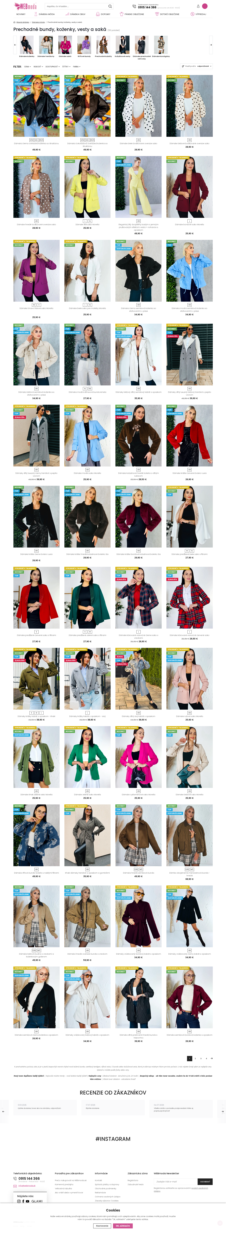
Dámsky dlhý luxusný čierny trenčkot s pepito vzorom (36, 474)
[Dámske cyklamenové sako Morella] (138, 757)
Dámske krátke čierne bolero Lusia (36, 554)
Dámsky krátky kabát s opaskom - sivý (87, 716)
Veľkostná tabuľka (63, 1188)
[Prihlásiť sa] (198, 6)
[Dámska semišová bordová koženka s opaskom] (189, 997)
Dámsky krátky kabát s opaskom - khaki (36, 716)
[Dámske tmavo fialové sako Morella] (36, 271)
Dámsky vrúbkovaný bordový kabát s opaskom (138, 954)
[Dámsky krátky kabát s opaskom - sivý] (87, 679)
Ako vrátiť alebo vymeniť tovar (69, 1192)
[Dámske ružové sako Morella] (189, 679)
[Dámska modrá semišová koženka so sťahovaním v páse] (189, 271)
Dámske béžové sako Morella (189, 794)
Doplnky (105, 14)
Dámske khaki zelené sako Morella (36, 794)
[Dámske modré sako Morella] (87, 435)
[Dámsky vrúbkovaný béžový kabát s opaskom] (87, 997)
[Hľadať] (110, 6)
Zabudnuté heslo (136, 1184)
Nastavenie (102, 1225)
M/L (36, 140)
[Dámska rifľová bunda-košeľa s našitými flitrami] (36, 835)
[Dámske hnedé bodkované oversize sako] (36, 187)
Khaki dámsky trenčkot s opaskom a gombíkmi (87, 873)
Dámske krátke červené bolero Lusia (190, 473)
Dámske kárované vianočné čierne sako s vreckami (138, 636)
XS (34, 305)
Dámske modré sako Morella (87, 473)
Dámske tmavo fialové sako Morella (36, 308)
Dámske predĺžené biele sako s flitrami (189, 554)
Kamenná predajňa (64, 1184)
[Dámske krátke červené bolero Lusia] (189, 435)
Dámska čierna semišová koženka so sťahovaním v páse (138, 309)
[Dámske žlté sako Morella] (87, 187)
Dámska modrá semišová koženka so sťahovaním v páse (189, 309)
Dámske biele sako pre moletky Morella (87, 308)
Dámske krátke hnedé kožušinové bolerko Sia (87, 554)
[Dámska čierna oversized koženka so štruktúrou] (36, 106)
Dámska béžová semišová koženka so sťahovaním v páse (36, 393)
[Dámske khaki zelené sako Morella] (36, 757)
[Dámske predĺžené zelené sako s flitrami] (87, 598)
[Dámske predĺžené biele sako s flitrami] (189, 517)
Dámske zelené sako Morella (87, 794)
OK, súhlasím (123, 1225)
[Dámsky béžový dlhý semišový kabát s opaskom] (138, 354)
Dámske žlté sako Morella (87, 224)
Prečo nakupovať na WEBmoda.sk (71, 1180)
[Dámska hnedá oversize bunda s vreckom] (87, 916)
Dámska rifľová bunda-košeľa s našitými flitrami (36, 873)
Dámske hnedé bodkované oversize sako (36, 224)
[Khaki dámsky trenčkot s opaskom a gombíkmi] (87, 835)
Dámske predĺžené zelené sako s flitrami (87, 635)
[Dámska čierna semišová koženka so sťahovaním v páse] (138, 271)
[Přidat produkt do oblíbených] (56, 133)
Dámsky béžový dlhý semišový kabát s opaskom (139, 392)
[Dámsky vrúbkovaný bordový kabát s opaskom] (138, 916)
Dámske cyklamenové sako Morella (138, 794)
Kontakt (98, 1180)
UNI (138, 140)
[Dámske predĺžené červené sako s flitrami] (36, 598)
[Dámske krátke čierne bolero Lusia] (36, 517)
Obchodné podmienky (105, 1188)
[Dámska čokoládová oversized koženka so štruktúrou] (87, 106)
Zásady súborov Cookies (106, 1200)
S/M (31, 140)
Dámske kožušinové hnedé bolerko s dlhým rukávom (138, 474)
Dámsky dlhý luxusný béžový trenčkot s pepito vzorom (189, 393)
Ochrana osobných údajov (107, 1196)
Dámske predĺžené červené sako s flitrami (36, 635)
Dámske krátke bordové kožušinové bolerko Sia (139, 554)
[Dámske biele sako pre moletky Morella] (87, 271)
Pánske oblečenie (134, 14)
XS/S (41, 140)
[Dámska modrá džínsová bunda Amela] (87, 354)
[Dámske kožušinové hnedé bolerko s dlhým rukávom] (138, 435)
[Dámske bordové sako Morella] (189, 187)
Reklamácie (100, 1192)
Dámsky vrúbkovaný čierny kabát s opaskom (189, 954)
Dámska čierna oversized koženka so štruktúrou (36, 143)
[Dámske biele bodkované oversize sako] (138, 106)
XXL (90, 389)
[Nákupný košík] (205, 6)
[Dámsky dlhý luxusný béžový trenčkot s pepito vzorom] (189, 354)
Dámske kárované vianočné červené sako (189, 635)
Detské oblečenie (169, 14)
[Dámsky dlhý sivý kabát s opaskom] (138, 679)
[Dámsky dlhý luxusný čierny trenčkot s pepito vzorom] (36, 435)
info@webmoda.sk (27, 1185)
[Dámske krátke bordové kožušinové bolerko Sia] (138, 517)
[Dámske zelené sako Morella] (87, 757)
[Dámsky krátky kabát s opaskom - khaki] (36, 679)
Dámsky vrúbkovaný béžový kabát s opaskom (87, 1035)
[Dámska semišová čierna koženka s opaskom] (36, 997)
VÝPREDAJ (201, 14)
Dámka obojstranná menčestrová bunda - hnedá (189, 874)
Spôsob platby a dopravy (107, 1184)
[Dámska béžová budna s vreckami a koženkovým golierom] (36, 916)
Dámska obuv (77, 14)
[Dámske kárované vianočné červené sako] (189, 598)
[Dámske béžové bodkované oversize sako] (189, 106)
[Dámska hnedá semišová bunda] (138, 835)
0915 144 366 (147, 7)
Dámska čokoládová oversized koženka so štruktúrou (87, 145)
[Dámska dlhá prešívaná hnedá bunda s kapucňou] (138, 997)
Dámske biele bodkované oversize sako (138, 143)
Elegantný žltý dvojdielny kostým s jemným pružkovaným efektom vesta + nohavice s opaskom (139, 227)
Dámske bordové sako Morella (189, 224)
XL (90, 221)
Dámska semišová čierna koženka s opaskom (36, 1035)
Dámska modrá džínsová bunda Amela (87, 392)
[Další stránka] (212, 1058)
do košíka (35, 134)
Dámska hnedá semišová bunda (138, 873)
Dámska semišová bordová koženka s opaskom (189, 1035)
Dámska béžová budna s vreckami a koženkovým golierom (36, 955)
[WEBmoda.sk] (19, 1201)
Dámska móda (47, 14)
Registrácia (133, 1180)
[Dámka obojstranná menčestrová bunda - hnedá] (189, 835)
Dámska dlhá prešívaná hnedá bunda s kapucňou (138, 1036)
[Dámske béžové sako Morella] (189, 757)
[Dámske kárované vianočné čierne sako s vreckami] (138, 598)
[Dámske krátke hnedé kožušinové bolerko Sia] (87, 517)
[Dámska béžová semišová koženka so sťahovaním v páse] (36, 354)
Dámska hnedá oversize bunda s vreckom (87, 954)
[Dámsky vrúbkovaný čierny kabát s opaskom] (189, 916)
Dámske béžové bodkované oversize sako (189, 143)
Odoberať (205, 1181)
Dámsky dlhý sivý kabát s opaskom (138, 716)
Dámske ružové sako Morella (189, 716)
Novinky (20, 14)
